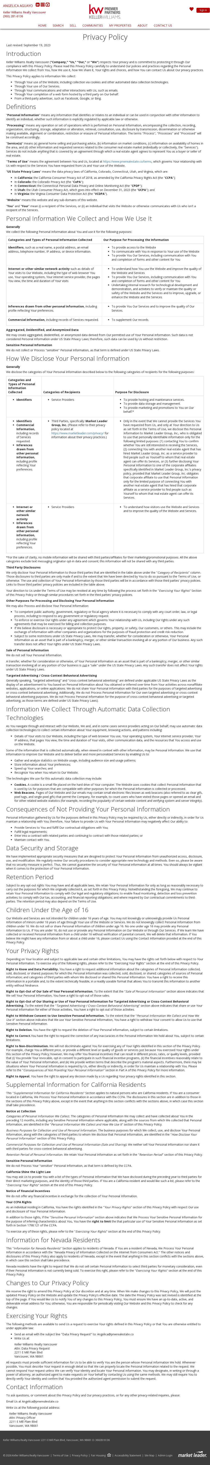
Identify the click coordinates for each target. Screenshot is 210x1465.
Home (42, 25)
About (143, 25)
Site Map (149, 1455)
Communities (92, 25)
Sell (73, 25)
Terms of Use (60, 1455)
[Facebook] (48, 5)
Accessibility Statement (128, 1455)
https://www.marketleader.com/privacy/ (77, 433)
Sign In (203, 10)
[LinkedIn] (38, 5)
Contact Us (163, 25)
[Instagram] (43, 5)
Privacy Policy (80, 1455)
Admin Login (165, 1455)
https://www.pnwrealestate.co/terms (127, 161)
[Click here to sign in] (191, 10)
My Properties (120, 25)
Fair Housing (98, 1455)
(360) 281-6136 (13, 16)
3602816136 (102, 1440)
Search (58, 25)
